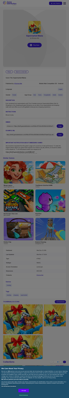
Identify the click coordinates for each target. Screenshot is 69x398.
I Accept (23, 390)
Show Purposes (23, 395)
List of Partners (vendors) (8, 386)
